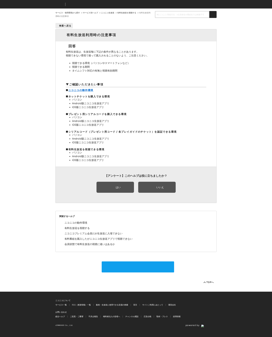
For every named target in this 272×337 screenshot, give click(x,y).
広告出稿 (147, 316)
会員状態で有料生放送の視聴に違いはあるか (90, 244)
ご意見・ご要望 (76, 316)
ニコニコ (59, 4)
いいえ (160, 187)
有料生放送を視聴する (126, 12)
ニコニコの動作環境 (80, 90)
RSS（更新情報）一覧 (81, 305)
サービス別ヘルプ (90, 12)
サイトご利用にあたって (152, 305)
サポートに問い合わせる (138, 266)
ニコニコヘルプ (84, 4)
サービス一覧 (61, 305)
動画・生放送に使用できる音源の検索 (112, 305)
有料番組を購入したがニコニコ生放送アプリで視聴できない (99, 238)
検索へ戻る (65, 25)
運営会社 (172, 305)
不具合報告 (93, 316)
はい (118, 187)
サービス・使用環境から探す (67, 12)
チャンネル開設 (132, 316)
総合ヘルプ (60, 316)
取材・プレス (162, 316)
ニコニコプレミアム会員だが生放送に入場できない (93, 233)
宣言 (135, 305)
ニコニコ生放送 (107, 12)
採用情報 (177, 316)
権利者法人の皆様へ (111, 316)
